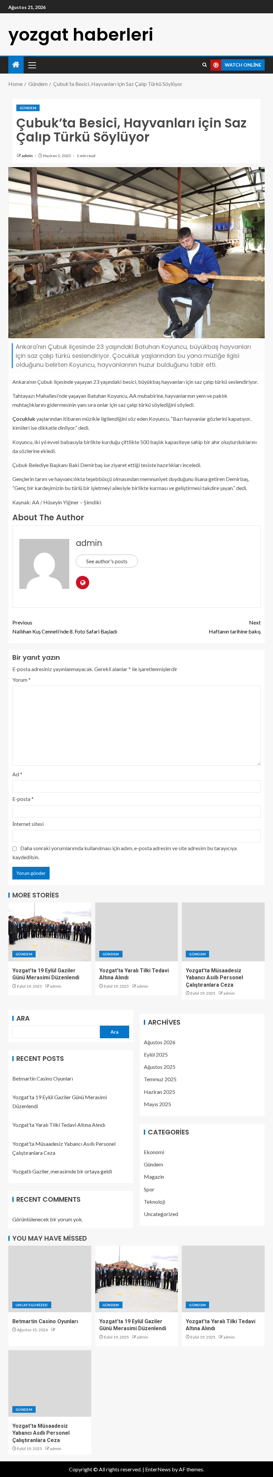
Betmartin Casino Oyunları (42, 1078)
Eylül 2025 (156, 1054)
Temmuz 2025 (160, 1079)
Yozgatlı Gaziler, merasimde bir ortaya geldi (62, 1171)
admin (27, 155)
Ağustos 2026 (159, 1042)
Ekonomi (154, 1152)
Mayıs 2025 (157, 1104)
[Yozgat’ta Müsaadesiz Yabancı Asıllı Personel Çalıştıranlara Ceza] (223, 931)
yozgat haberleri (80, 34)
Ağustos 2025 (159, 1067)
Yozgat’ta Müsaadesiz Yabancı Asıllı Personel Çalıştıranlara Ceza (214, 977)
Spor (149, 1189)
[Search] (204, 65)
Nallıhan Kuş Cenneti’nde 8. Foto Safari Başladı (64, 626)
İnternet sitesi (28, 824)
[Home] (16, 65)
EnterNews (158, 1469)
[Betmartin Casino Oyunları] (49, 1279)
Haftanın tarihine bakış (235, 626)
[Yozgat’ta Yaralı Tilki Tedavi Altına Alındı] (136, 931)
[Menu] (31, 65)
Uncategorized (161, 1214)
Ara (23, 1018)
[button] (31, 65)
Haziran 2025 (159, 1092)
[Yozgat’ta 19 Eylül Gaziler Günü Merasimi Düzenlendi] (49, 931)
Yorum (21, 679)
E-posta (23, 799)
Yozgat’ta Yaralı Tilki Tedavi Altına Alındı (58, 1124)
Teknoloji (154, 1201)
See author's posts (107, 561)
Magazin (154, 1176)
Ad (17, 774)
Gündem (28, 108)
